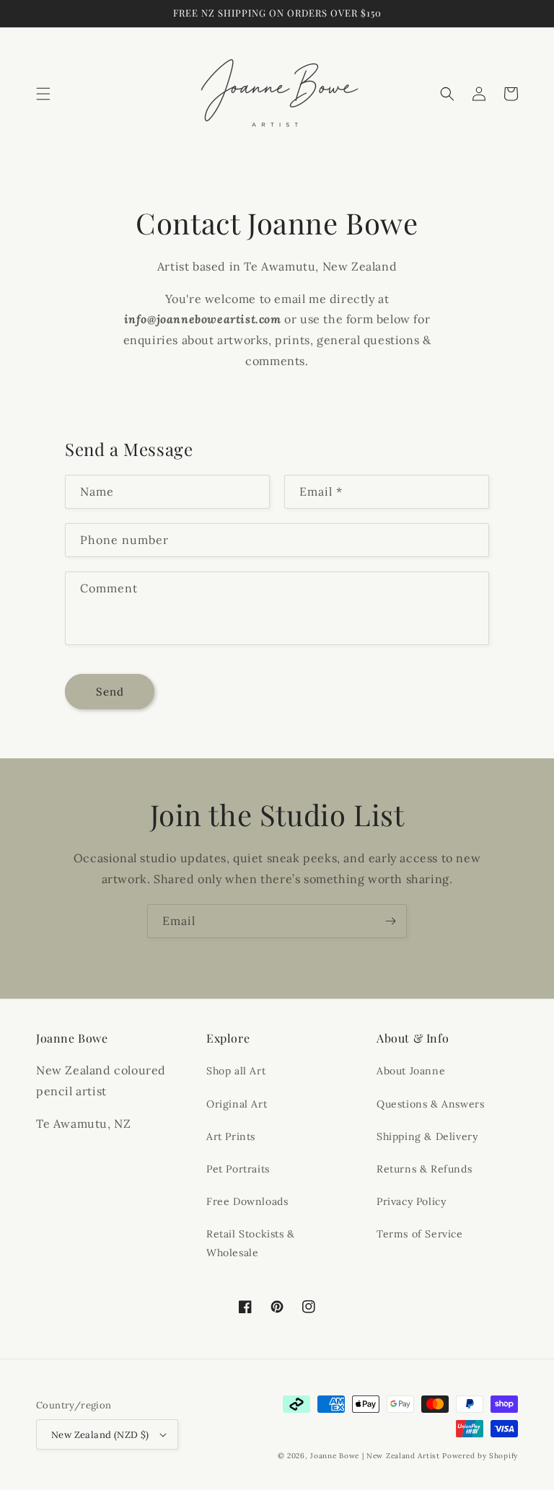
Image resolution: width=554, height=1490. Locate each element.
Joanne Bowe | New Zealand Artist (374, 1455)
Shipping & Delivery (427, 1136)
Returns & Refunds (424, 1168)
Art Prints (230, 1136)
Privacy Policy (411, 1201)
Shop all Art (235, 1070)
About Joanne (411, 1070)
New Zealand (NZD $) (100, 1435)
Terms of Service (420, 1233)
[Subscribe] (390, 921)
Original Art (236, 1103)
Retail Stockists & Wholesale (250, 1242)
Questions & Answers (430, 1103)
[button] (43, 94)
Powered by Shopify (480, 1455)
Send (110, 691)
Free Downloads (247, 1201)
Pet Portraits (238, 1168)
